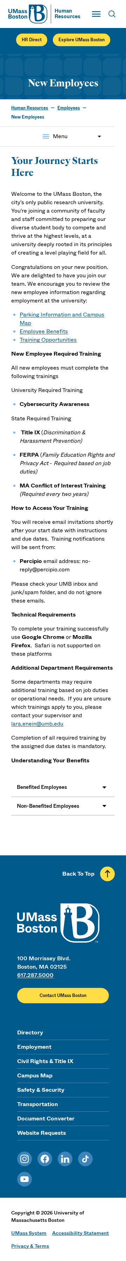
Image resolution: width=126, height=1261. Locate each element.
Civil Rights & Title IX (45, 1061)
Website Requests (41, 1133)
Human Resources (29, 108)
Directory (30, 1032)
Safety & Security (40, 1090)
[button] (62, 787)
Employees (68, 108)
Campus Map (34, 1075)
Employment (34, 1047)
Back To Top (78, 874)
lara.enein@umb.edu (37, 724)
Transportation (37, 1104)
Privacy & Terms (30, 1245)
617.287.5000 (35, 975)
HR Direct (32, 40)
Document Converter (46, 1118)
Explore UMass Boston (81, 40)
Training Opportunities (48, 340)
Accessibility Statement (80, 1233)
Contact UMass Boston (63, 995)
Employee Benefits (44, 331)
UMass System (29, 1233)
